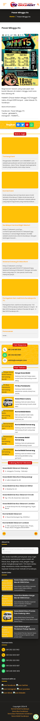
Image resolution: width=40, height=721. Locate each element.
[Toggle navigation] (5, 4)
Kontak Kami (8, 191)
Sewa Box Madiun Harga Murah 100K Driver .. (24, 596)
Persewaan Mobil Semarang (22, 438)
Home (12, 16)
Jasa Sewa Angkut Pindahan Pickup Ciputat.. (25, 628)
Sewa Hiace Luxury (23, 399)
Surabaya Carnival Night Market (16, 225)
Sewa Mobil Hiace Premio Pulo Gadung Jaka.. (24, 612)
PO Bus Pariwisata (22, 386)
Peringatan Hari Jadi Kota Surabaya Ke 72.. (19, 299)
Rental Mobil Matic (23, 412)
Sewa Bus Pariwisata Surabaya (20, 714)
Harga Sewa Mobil (22, 373)
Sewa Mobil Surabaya (20, 716)
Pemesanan (8, 331)
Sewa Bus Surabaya (20, 711)
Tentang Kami (9, 156)
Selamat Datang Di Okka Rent (15, 262)
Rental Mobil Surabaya (20, 709)
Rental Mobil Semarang (25, 424)
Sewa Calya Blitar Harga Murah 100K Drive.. (24, 581)
